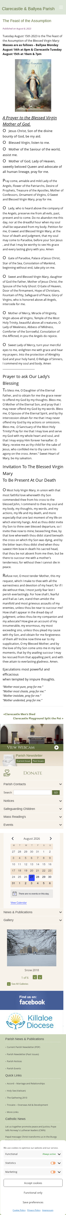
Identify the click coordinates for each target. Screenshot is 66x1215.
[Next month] (51, 839)
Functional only (33, 1192)
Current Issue (23, 760)
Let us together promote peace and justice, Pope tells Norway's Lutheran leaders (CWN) (30, 1128)
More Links (12, 1112)
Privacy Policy (33, 1210)
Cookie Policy (19, 1210)
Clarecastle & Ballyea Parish (28, 8)
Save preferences (33, 1202)
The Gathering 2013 (17, 1098)
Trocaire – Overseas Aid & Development (27, 1105)
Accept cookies (33, 1183)
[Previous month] (13, 839)
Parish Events (14, 1068)
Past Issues (38, 760)
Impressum (47, 1210)
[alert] (32, 893)
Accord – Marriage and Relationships (26, 1083)
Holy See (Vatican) (16, 1091)
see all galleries (19, 984)
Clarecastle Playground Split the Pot (37, 718)
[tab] (31, 784)
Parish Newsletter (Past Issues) (23, 1054)
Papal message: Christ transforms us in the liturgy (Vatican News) (31, 1138)
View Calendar (19, 902)
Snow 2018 (32, 970)
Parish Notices (14, 1061)
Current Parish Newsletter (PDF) (23, 1047)
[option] (31, 951)
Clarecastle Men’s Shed (20, 714)
